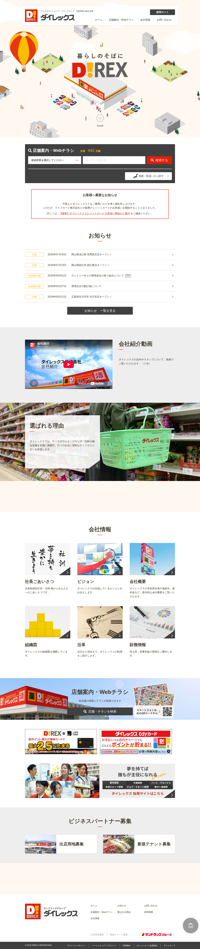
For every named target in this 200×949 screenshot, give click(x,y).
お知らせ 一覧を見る (100, 310)
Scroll (100, 126)
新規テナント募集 (119, 934)
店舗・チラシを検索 (102, 711)
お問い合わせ (164, 19)
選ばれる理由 (123, 912)
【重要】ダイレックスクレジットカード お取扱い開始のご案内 (94, 213)
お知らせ (121, 905)
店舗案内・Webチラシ (121, 19)
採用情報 (148, 912)
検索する (161, 160)
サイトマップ (169, 945)
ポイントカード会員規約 (147, 945)
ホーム (98, 19)
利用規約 (126, 945)
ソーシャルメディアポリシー (104, 945)
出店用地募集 (97, 934)
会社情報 (145, 19)
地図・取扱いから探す (151, 176)
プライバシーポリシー (76, 945)
